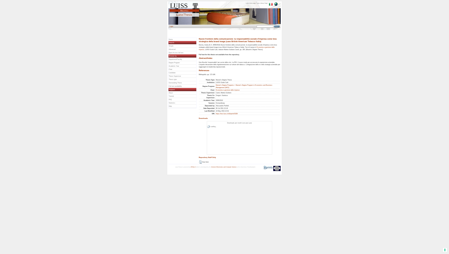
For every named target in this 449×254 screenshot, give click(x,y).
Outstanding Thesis (175, 83)
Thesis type (173, 79)
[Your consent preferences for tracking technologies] (445, 250)
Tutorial (171, 96)
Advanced (172, 49)
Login (171, 26)
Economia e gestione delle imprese (228, 90)
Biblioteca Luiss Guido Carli (184, 9)
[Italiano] (270, 3)
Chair (170, 69)
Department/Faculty (175, 59)
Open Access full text (176, 53)
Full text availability (175, 86)
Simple (171, 46)
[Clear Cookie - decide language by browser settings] (276, 3)
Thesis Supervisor (175, 76)
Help (170, 106)
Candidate (172, 73)
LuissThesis (184, 15)
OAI (277, 168)
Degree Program (174, 63)
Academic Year (174, 66)
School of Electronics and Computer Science (223, 167)
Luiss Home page (251, 3)
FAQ (170, 99)
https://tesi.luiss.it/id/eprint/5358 (227, 114)
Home (171, 39)
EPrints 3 (193, 167)
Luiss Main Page (184, 5)
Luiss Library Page (262, 3)
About (171, 93)
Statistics (172, 103)
